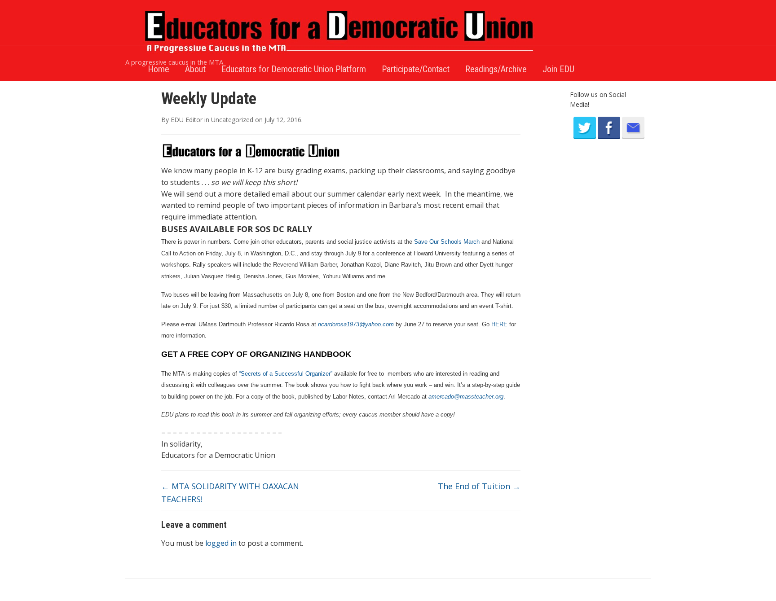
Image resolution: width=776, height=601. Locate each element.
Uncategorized (232, 119)
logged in (221, 543)
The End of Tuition (479, 486)
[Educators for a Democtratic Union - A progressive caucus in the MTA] (340, 31)
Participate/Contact (416, 69)
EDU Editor (187, 119)
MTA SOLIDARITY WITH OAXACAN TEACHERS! (230, 492)
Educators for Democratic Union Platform (293, 69)
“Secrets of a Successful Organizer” (285, 373)
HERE (499, 324)
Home (158, 69)
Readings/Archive (496, 69)
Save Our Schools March (447, 241)
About (195, 69)
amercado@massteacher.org (465, 396)
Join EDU (558, 69)
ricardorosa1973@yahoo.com (356, 324)
